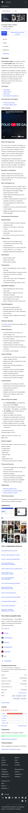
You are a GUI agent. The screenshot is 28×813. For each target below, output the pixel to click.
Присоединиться (19, 769)
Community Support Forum (10, 104)
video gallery (23, 698)
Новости (3, 760)
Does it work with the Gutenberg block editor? (7, 588)
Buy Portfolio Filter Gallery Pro (11, 95)
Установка (5, 46)
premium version (8, 324)
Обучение (3, 769)
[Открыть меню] (26, 2)
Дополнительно (5, 702)
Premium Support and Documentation (12, 490)
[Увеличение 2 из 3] (24, 509)
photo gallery (19, 695)
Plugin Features (7, 91)
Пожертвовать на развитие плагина (10, 749)
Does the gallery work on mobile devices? (11, 568)
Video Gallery (6, 89)
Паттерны (17, 765)
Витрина (17, 757)
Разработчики (5, 774)
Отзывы (5, 43)
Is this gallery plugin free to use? (9, 550)
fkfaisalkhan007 (8, 647)
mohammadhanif (8, 637)
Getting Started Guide (8, 102)
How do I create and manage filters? (10, 559)
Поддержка (6, 53)
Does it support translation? (8, 605)
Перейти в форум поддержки (9, 739)
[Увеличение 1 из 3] (11, 509)
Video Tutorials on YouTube (10, 492)
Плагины (17, 762)
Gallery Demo (6, 93)
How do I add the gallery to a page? (10, 555)
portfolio (24, 695)
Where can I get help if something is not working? (7, 610)
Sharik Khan (7, 651)
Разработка (6, 50)
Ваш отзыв (4, 725)
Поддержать (19, 774)
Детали (5, 39)
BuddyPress (5, 788)
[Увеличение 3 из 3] (24, 519)
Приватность (4, 765)
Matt (3, 783)
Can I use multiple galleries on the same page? (7, 578)
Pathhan (6, 633)
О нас (2, 757)
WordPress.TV (5, 776)
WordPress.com (6, 781)
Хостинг (3, 762)
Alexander (6, 642)
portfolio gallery (16, 698)
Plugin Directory (5, 6)
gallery (13, 695)
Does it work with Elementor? (8, 592)
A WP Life (7, 28)
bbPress (4, 785)
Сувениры (18, 776)
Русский (7, 794)
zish (5, 656)
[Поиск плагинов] (15, 11)
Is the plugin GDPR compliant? (9, 601)
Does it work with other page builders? (11, 597)
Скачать (4, 33)
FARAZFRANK (7, 661)
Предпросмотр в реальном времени (17, 33)
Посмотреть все (22, 725)
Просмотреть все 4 (22, 692)
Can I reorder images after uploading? (10, 583)
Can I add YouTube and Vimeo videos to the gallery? (8, 563)
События (17, 771)
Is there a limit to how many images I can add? (7, 573)
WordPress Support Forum (10, 488)
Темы (16, 760)
